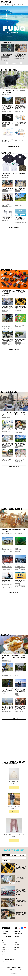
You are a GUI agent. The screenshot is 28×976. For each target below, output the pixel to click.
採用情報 (14, 967)
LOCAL (20, 549)
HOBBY (7, 295)
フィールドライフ (5, 944)
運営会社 (21, 965)
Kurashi (6, 961)
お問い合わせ (14, 965)
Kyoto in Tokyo (17, 952)
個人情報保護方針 (10, 969)
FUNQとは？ (7, 965)
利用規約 (19, 967)
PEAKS (4, 94)
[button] (7, 63)
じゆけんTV (4, 951)
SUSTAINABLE (17, 551)
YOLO (3, 961)
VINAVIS (4, 111)
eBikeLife (4, 326)
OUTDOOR (9, 94)
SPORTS (3, 58)
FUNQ (16, 432)
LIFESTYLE (22, 58)
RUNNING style (5, 57)
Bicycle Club (5, 675)
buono (4, 417)
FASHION (21, 711)
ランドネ (16, 111)
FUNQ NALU (5, 533)
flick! (3, 295)
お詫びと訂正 (18, 969)
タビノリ (16, 58)
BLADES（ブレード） (6, 949)
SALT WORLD (16, 944)
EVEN (4, 177)
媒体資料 (8, 967)
